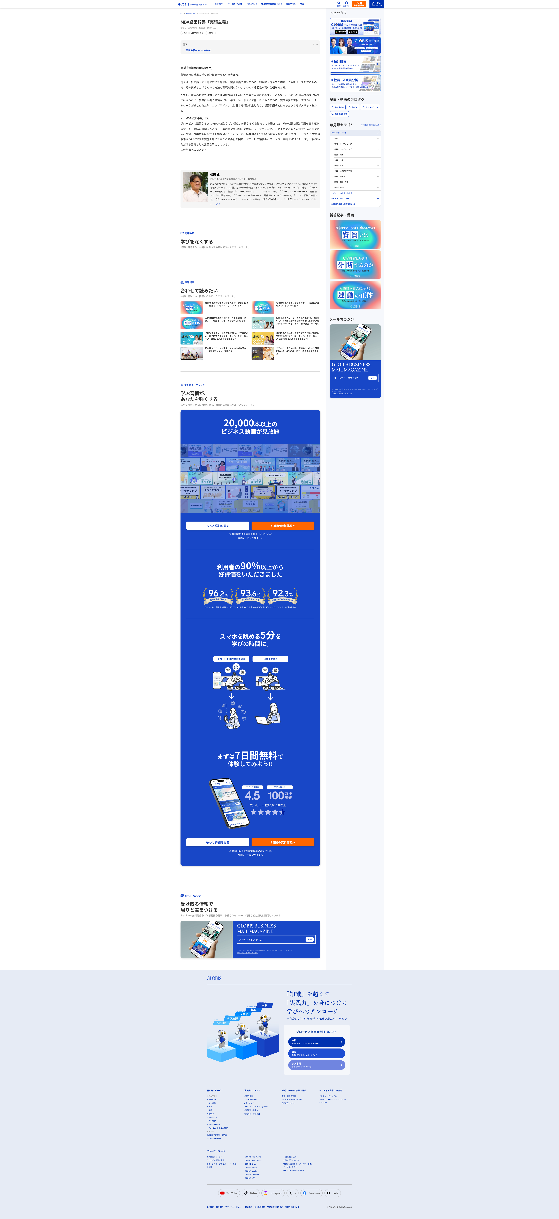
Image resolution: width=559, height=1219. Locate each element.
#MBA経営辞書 (197, 33)
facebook (314, 1193)
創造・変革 (338, 165)
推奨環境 (248, 1207)
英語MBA (210, 1114)
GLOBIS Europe (251, 1167)
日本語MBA (211, 1099)
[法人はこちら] (376, 4)
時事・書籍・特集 (341, 182)
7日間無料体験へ (359, 4)
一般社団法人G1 (289, 1157)
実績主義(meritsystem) (198, 50)
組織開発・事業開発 (252, 1114)
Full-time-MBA (214, 1124)
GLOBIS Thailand (252, 1174)
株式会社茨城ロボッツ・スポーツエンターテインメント (298, 1165)
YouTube (232, 1193)
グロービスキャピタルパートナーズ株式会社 (221, 1165)
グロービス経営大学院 (343, 171)
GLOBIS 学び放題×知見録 (217, 1135)
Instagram (276, 1193)
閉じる (315, 44)
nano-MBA (213, 1117)
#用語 (184, 33)
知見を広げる (191, 13)
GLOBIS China (250, 1164)
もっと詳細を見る (217, 526)
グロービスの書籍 (289, 1096)
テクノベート (339, 176)
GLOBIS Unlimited (214, 1138)
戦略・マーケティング (343, 144)
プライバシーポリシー (234, 1207)
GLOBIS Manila (251, 1171)
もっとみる (215, 204)
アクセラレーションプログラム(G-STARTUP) (332, 1101)
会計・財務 (338, 154)
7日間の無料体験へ (283, 526)
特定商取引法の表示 (275, 1207)
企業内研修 (248, 1096)
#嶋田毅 (210, 33)
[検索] (339, 4)
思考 (336, 138)
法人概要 (210, 1207)
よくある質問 (259, 1207)
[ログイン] (346, 4)
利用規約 (219, 1207)
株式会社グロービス (214, 1157)
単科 (305, 1053)
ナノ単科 (301, 1065)
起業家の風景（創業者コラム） (343, 204)
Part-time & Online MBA (218, 1128)
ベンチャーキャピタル (328, 1096)
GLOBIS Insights (288, 1103)
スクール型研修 (250, 1099)
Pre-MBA (212, 1121)
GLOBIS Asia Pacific (253, 1157)
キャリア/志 (339, 187)
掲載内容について (292, 1207)
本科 (306, 1042)
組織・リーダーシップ (343, 149)
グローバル (338, 160)
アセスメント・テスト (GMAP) (256, 1106)
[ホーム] (182, 14)
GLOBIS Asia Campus (253, 1160)
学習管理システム (251, 1110)
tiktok (253, 1193)
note (335, 1193)
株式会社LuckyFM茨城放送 (293, 1170)
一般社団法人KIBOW (291, 1160)
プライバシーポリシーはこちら (247, 953)
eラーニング (249, 1103)
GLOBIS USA (250, 1178)
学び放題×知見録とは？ (370, 125)
